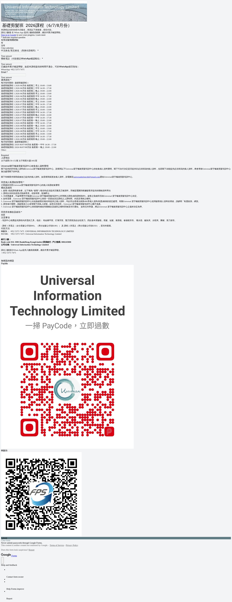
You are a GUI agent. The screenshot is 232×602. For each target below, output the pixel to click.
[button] (116, 48)
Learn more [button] (41, 35)
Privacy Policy (72, 545)
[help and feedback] (2, 560)
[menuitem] (118, 573)
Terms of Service (57, 545)
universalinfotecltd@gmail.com (87, 177)
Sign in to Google (8, 35)
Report (31, 550)
